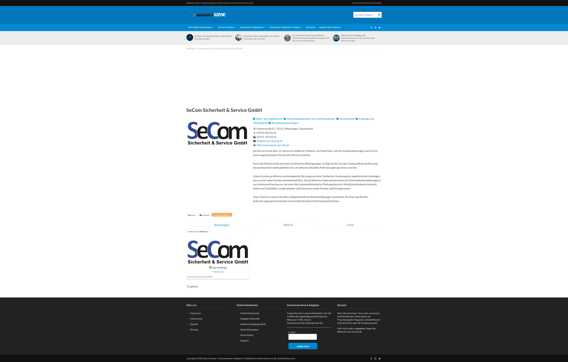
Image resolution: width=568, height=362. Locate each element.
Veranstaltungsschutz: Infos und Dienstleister (310, 118)
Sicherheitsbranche (251, 27)
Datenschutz (196, 318)
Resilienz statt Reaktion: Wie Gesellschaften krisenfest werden (213, 37)
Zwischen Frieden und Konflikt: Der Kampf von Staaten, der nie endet (261, 37)
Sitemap (194, 329)
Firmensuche (203, 48)
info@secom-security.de (270, 141)
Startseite (190, 48)
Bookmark (205, 215)
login (197, 277)
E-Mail (292, 332)
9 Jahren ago (218, 271)
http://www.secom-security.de (273, 145)
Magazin (310, 27)
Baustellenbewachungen (284, 122)
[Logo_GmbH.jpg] (217, 249)
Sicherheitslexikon (249, 329)
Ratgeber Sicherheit (200, 27)
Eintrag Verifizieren (222, 215)
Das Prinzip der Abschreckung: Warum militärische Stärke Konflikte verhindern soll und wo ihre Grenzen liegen (310, 38)
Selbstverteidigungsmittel (253, 324)
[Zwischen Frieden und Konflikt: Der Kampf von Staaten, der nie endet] (238, 37)
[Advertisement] (284, 80)
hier (321, 323)
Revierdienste (347, 118)
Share (192, 215)
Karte (350, 224)
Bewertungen (221, 224)
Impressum (195, 313)
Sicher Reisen (226, 27)
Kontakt (194, 324)
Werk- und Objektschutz (269, 118)
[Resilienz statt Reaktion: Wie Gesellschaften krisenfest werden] (189, 37)
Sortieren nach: (197, 231)
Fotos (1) (288, 224)
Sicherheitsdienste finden (284, 27)
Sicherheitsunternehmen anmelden (367, 3)
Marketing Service (330, 27)
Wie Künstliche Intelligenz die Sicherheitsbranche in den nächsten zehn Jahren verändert (358, 38)
